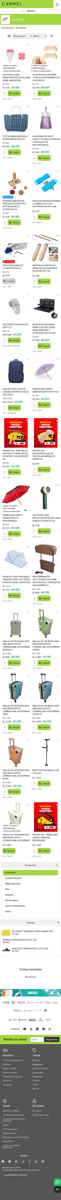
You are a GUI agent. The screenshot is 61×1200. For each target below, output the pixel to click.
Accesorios (18, 19)
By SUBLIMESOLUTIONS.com (15, 1175)
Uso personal (7, 28)
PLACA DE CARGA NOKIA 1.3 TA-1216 (30, 948)
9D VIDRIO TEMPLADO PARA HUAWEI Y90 (32, 931)
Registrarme (51, 1039)
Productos (30, 865)
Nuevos (30, 922)
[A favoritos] (28, 45)
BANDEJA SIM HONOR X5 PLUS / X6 (19, 940)
